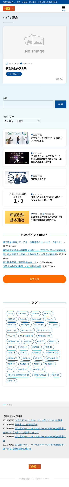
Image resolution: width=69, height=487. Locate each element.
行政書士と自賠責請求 (26, 424)
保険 (53, 341)
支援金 (13, 358)
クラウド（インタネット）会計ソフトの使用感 (38, 420)
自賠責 (23, 369)
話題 (56, 375)
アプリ (39, 325)
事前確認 (44, 336)
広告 (24, 353)
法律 (12, 364)
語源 (12, 381)
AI (11, 313)
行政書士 (39, 369)
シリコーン (44, 330)
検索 (5, 98)
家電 (12, 353)
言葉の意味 (41, 375)
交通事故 (14, 341)
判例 (24, 347)
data (36, 313)
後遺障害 (52, 353)
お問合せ (34, 279)
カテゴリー (8, 116)
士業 (49, 347)
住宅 (41, 341)
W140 (12, 325)
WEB (25, 325)
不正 (12, 336)
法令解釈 (53, 358)
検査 (27, 358)
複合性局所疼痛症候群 (19, 375)
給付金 (50, 364)
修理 (12, 347)
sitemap (37, 319)
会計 (28, 341)
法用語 (25, 364)
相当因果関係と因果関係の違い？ (19, 262)
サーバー (27, 330)
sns (50, 319)
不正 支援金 (27, 336)
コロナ (54, 325)
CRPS (22, 313)
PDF (48, 313)
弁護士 (37, 353)
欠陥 (39, 358)
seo (24, 319)
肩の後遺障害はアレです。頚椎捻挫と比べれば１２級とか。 (33, 242)
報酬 (36, 347)
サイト (13, 330)
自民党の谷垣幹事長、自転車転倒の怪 (22, 266)
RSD (12, 319)
